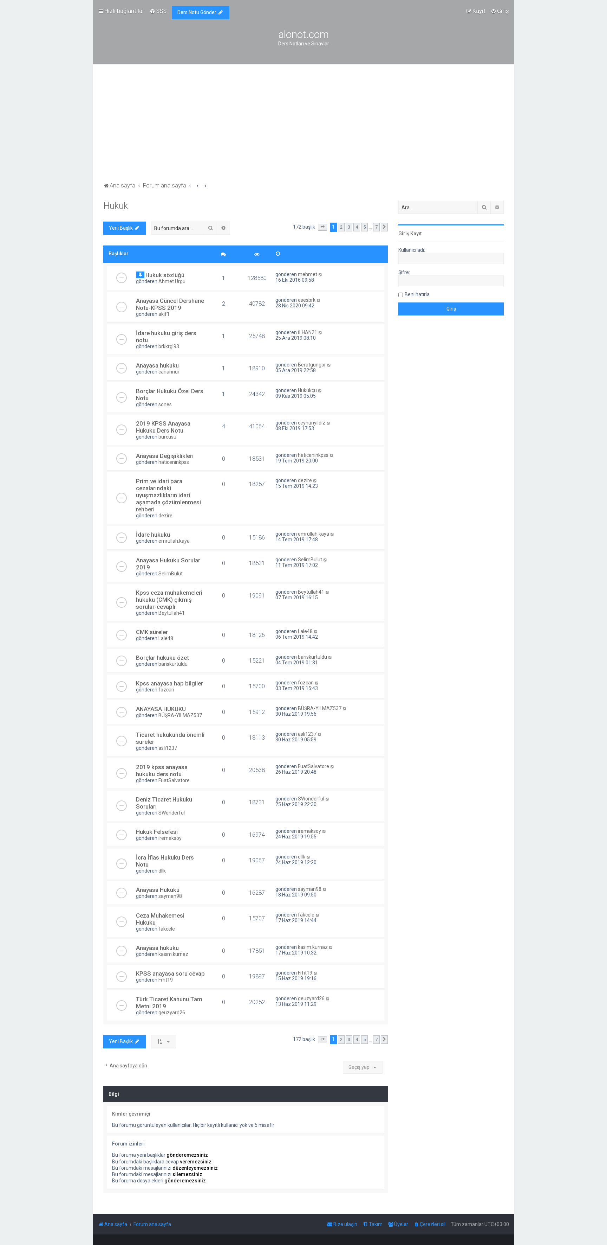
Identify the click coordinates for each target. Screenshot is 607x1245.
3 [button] (349, 227)
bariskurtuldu (173, 664)
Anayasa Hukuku (158, 889)
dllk (162, 871)
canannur (169, 372)
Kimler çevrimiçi (131, 1114)
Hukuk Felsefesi (157, 831)
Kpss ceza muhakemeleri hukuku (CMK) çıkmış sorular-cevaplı (169, 599)
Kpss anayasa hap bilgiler (169, 683)
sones (165, 404)
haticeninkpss (173, 462)
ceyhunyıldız (311, 423)
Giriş (403, 233)
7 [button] (376, 227)
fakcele (166, 929)
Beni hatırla (417, 294)
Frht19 (165, 980)
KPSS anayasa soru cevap (170, 973)
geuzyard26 (171, 1012)
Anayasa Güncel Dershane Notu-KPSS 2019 (170, 304)
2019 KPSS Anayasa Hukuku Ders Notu (163, 427)
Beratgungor (312, 365)
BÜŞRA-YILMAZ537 (180, 715)
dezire (165, 515)
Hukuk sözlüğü (164, 275)
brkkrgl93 (168, 346)
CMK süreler (152, 632)
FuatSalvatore (174, 780)
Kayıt (416, 233)
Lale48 (165, 638)
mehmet (307, 274)
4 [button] (356, 227)
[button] (322, 227)
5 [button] (364, 227)
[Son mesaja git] (320, 274)
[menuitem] (158, 11)
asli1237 (167, 748)
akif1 (164, 314)
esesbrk (306, 300)
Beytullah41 (171, 613)
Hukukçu (307, 390)
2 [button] (341, 227)
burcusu (167, 437)
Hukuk (115, 206)
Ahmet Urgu (171, 281)
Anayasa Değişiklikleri (165, 455)
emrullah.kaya (174, 541)
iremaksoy (170, 838)
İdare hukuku (153, 534)
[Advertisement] (303, 127)
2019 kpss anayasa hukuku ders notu (162, 771)
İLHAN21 (307, 332)
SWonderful (171, 813)
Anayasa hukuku (157, 365)
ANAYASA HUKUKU (161, 709)
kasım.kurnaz (173, 954)
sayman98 (170, 896)
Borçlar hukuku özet (162, 657)
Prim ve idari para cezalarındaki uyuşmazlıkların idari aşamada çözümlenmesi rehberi (168, 495)
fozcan (166, 689)
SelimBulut (170, 573)
